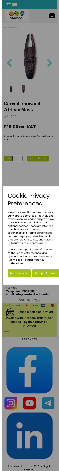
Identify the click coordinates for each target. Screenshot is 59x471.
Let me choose (19, 273)
